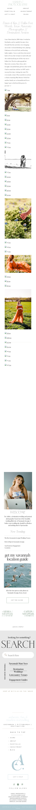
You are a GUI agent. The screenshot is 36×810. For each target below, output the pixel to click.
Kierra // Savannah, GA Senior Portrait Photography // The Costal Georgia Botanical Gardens (9, 621)
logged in (19, 631)
